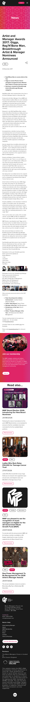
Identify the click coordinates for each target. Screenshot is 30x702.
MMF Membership (7, 629)
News (12, 459)
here (20, 324)
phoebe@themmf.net (13, 329)
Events (5, 459)
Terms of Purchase (7, 636)
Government (22, 510)
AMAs (5, 64)
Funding (13, 510)
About (4, 627)
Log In (21, 2)
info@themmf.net (8, 618)
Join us (6, 373)
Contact (4, 634)
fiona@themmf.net (9, 321)
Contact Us (5, 615)
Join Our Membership (10, 641)
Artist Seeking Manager (8, 625)
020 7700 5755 (7, 616)
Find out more (8, 433)
